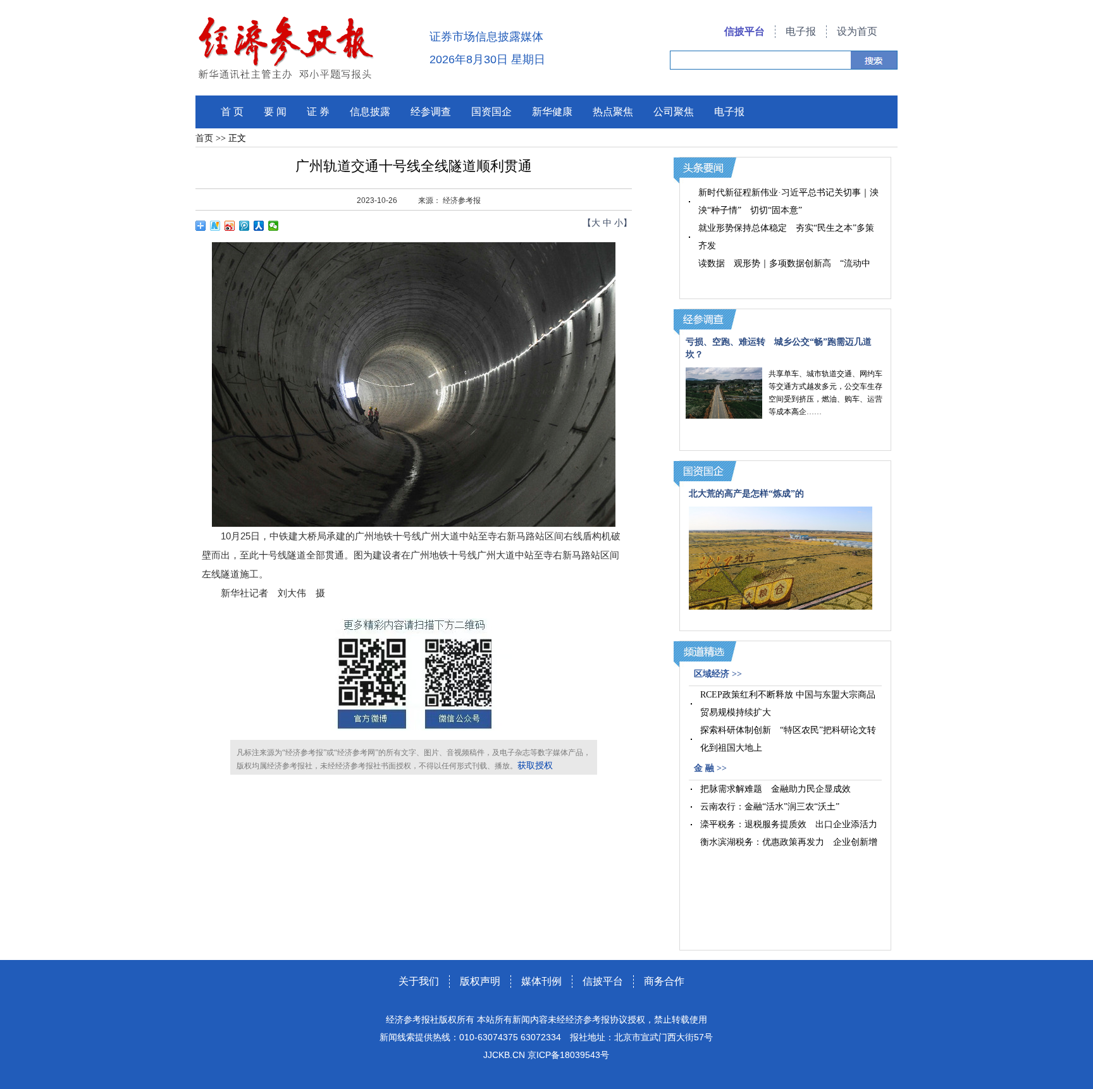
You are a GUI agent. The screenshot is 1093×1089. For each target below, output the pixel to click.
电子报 (801, 31)
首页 (204, 138)
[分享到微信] (273, 226)
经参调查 (431, 111)
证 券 (318, 111)
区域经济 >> (718, 674)
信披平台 (744, 31)
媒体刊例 (541, 981)
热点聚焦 (613, 111)
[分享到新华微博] (215, 226)
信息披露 (370, 111)
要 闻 (275, 111)
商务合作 (664, 981)
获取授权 (535, 765)
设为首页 (857, 31)
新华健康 (552, 111)
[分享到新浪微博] (230, 226)
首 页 (232, 111)
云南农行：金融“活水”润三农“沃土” (769, 806)
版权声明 (480, 981)
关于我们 (418, 981)
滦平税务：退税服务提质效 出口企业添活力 (788, 824)
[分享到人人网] (259, 226)
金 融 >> (710, 768)
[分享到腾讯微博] (244, 226)
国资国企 (491, 111)
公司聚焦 (673, 111)
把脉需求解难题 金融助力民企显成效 (775, 789)
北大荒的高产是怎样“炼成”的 (746, 493)
